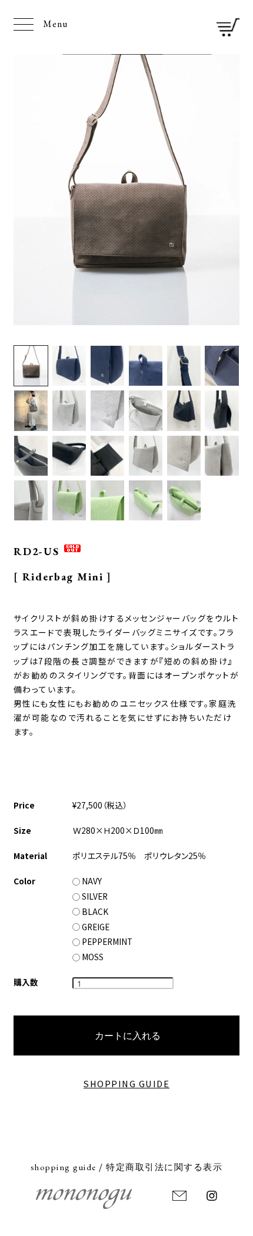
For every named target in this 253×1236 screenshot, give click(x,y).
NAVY (91, 881)
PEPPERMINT (106, 941)
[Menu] (24, 24)
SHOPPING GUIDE (126, 1083)
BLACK (94, 911)
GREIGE (94, 927)
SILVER (94, 896)
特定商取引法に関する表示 (164, 1166)
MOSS (92, 957)
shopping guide (63, 1166)
